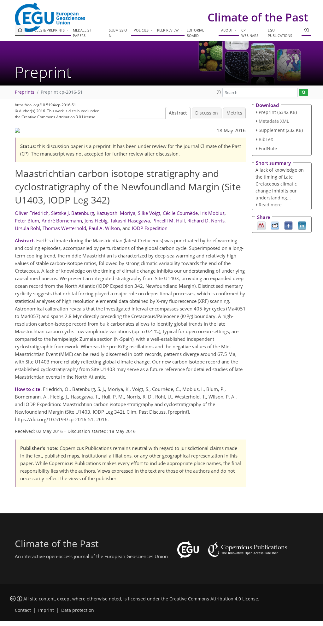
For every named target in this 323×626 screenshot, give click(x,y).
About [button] (227, 30)
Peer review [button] (168, 30)
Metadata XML (274, 121)
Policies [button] (142, 30)
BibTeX (266, 139)
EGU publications (280, 33)
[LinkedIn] (302, 225)
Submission (118, 33)
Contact (23, 610)
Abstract (178, 113)
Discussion (206, 113)
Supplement (272, 130)
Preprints (24, 92)
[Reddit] (275, 225)
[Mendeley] (261, 225)
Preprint (267, 112)
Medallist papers (82, 33)
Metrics (234, 113)
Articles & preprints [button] (46, 30)
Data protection (77, 610)
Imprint (46, 610)
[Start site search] (303, 92)
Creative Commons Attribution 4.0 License (213, 599)
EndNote (268, 148)
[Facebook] (288, 225)
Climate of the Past (258, 17)
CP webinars (249, 33)
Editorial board (195, 33)
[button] (219, 92)
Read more (270, 205)
